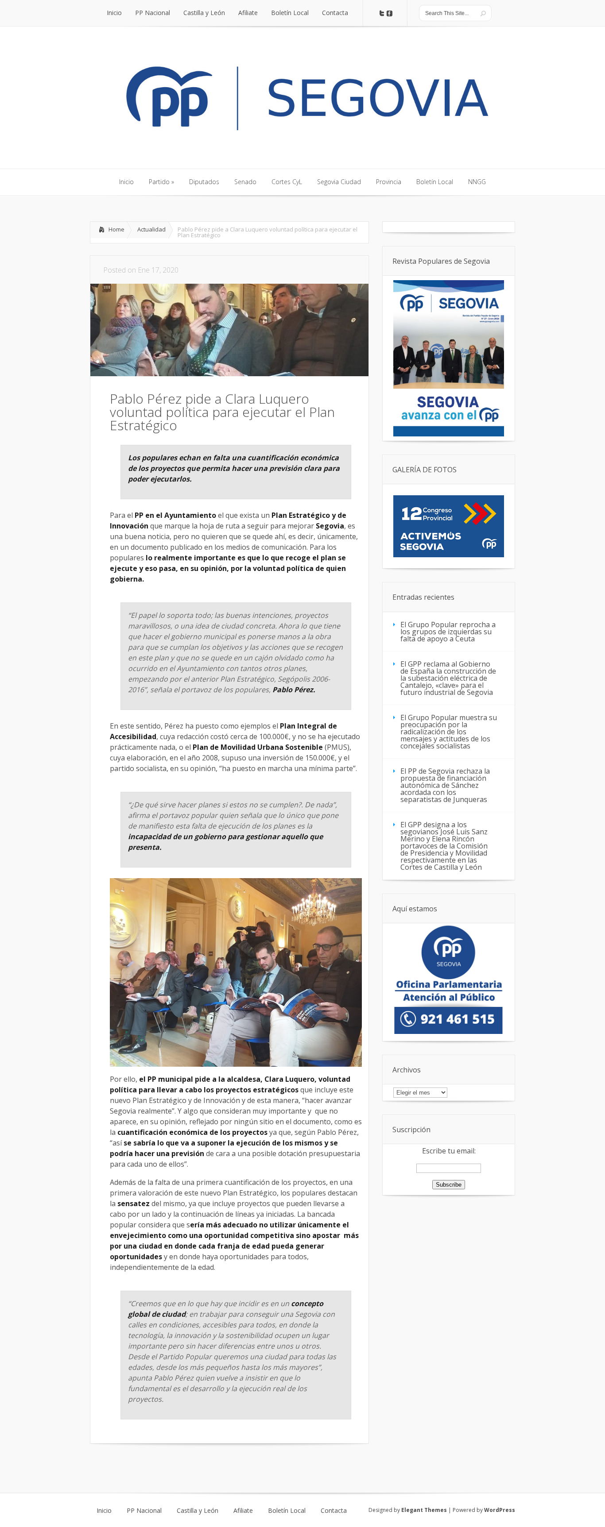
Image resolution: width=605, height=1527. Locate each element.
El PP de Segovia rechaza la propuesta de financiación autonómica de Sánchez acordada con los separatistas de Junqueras (445, 785)
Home (116, 229)
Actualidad (151, 229)
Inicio (104, 1511)
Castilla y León (197, 1511)
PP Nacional (144, 1511)
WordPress (499, 1510)
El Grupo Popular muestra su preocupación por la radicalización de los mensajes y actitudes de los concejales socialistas (448, 732)
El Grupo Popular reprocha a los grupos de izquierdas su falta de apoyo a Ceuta (448, 632)
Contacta (334, 1511)
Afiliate (243, 1511)
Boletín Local (287, 1511)
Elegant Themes (424, 1510)
